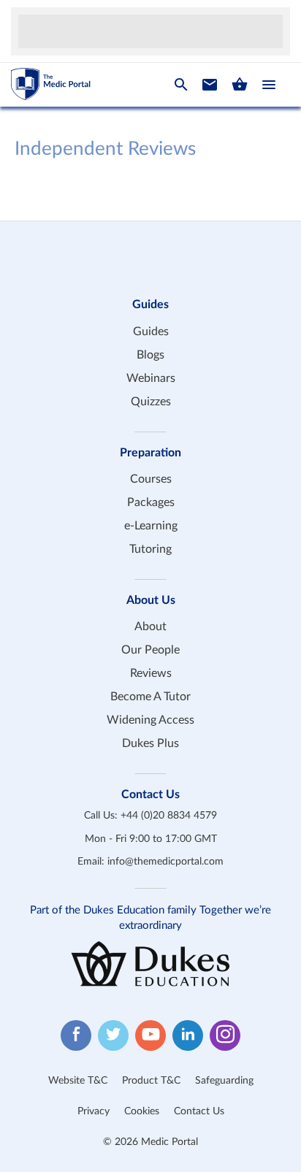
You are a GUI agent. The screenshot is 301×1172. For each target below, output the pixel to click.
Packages (151, 502)
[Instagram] (225, 1035)
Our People (150, 650)
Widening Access (150, 720)
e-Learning (151, 526)
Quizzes (151, 401)
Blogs (150, 355)
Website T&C (77, 1081)
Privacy (93, 1111)
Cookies (141, 1111)
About (150, 626)
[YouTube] (150, 1035)
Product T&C (151, 1081)
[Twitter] (113, 1035)
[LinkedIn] (187, 1035)
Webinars (150, 378)
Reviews (151, 673)
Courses (151, 479)
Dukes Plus (150, 743)
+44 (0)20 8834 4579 (169, 816)
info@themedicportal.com (165, 862)
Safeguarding (224, 1081)
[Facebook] (76, 1035)
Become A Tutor (150, 696)
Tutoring (150, 549)
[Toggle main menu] (268, 84)
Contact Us (199, 1111)
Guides (151, 331)
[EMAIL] (209, 85)
